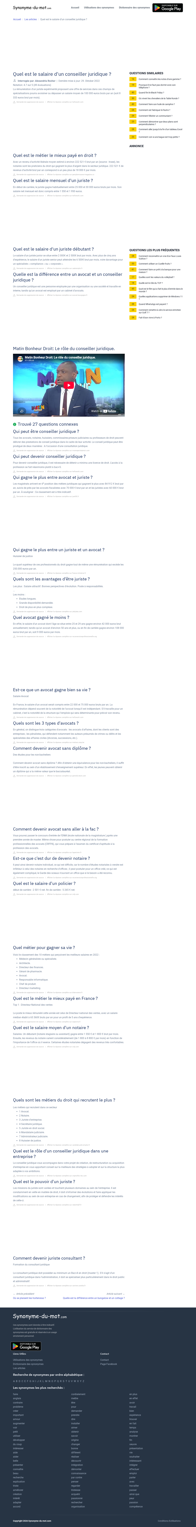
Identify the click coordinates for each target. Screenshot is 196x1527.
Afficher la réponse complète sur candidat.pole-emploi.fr (68, 1145)
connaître (18, 1469)
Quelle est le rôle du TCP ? (151, 283)
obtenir (75, 1431)
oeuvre (133, 1444)
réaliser (75, 1456)
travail (132, 1406)
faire (15, 1394)
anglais (17, 1398)
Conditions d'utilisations (169, 1521)
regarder (75, 1485)
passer (133, 1490)
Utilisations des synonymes (99, 7)
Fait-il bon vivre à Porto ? (150, 317)
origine (75, 1440)
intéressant (135, 1460)
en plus (133, 1394)
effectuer (134, 1469)
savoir (74, 1435)
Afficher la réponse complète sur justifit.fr (63, 496)
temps (132, 1427)
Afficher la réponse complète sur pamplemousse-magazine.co (70, 175)
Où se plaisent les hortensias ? (29, 1298)
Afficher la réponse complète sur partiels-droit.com (66, 776)
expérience (135, 1415)
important (18, 1415)
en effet (133, 1398)
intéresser (18, 1448)
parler (132, 1477)
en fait (132, 1423)
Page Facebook (108, 1364)
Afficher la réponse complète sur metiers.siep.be (65, 742)
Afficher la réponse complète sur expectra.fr (64, 1022)
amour (16, 1419)
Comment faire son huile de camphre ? (157, 104)
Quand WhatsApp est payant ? (153, 304)
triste (15, 1485)
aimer (74, 1427)
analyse (133, 1431)
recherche (18, 1477)
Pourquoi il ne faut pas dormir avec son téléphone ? (157, 86)
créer (15, 1410)
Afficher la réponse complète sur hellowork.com (65, 102)
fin (130, 1440)
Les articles (19, 1368)
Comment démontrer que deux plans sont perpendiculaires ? (158, 123)
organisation (78, 1506)
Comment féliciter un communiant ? (155, 116)
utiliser (16, 1435)
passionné (76, 1498)
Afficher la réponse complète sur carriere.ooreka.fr (66, 1286)
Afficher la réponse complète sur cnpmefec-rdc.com (67, 1176)
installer (75, 1423)
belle (15, 1460)
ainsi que (134, 1494)
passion (133, 1502)
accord (16, 1506)
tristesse (75, 1490)
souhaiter (134, 1456)
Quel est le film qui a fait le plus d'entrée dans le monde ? (161, 290)
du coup (17, 1444)
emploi (133, 1473)
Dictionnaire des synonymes (134, 7)
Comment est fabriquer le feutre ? (154, 110)
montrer (133, 1435)
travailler (134, 1485)
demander (76, 1410)
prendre (75, 1415)
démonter (76, 1469)
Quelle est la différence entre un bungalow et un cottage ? (94, 1298)
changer (75, 1444)
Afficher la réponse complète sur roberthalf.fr (64, 1205)
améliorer (18, 1490)
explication (19, 1481)
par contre (76, 1477)
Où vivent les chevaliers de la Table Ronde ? (159, 98)
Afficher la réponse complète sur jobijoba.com (64, 612)
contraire (18, 1402)
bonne (74, 1448)
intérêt (16, 1498)
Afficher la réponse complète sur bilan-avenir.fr (65, 993)
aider (15, 1456)
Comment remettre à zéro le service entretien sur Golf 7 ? (160, 311)
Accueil (75, 7)
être (73, 1402)
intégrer (133, 1464)
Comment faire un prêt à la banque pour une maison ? (159, 271)
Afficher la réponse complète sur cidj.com (63, 894)
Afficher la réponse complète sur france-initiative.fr (66, 573)
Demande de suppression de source (30, 102)
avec (131, 1481)
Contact (104, 1359)
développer (19, 1440)
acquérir (75, 1494)
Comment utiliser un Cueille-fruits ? (155, 264)
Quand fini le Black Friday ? (151, 92)
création (17, 1494)
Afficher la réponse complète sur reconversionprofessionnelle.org (72, 637)
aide (15, 1452)
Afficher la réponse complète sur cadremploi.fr (65, 268)
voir (15, 1427)
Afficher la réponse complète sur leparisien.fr (64, 853)
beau (15, 1473)
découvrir (76, 1460)
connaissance (78, 1473)
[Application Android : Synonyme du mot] (167, 7)
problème (18, 1406)
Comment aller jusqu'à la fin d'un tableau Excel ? (160, 130)
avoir (132, 1402)
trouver (133, 1419)
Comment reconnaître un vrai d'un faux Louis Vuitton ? (160, 257)
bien (131, 1410)
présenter (18, 1464)
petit (15, 1431)
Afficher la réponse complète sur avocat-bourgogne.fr (67, 295)
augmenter (19, 1423)
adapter (17, 1502)
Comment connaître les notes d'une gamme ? (160, 79)
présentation (136, 1448)
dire (73, 1419)
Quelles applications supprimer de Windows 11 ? (161, 297)
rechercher (76, 1502)
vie (130, 1452)
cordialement (78, 1394)
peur (131, 1498)
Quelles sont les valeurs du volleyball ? (156, 277)
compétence (136, 1506)
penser (74, 1481)
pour (73, 1406)
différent (75, 1452)
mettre (74, 1398)
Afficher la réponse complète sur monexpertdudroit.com (68, 451)
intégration (77, 1464)
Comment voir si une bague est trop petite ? (159, 137)
